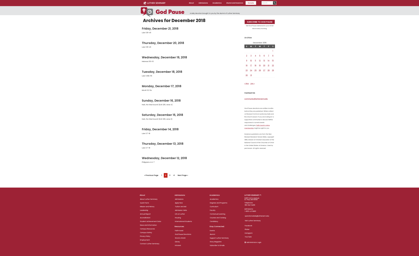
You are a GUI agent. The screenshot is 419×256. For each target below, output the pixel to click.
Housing (178, 218)
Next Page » (183, 176)
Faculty (212, 210)
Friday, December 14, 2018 (160, 129)
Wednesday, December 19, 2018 (164, 57)
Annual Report (145, 214)
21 (268, 65)
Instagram (249, 233)
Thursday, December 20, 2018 (163, 43)
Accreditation (145, 218)
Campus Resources (147, 229)
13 (264, 60)
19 (260, 65)
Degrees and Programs (218, 203)
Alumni (212, 234)
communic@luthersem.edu (256, 99)
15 (273, 60)
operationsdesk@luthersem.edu (257, 216)
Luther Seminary (154, 3)
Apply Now (179, 203)
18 (255, 65)
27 (264, 70)
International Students (183, 221)
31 (251, 75)
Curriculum (214, 206)
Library (177, 242)
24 (251, 70)
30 (247, 75)
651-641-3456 (250, 205)
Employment (145, 240)
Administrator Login (254, 242)
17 (251, 65)
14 (268, 60)
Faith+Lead (179, 230)
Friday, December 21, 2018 (160, 29)
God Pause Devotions (183, 234)
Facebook (248, 226)
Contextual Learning (217, 214)
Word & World (180, 238)
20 (264, 65)
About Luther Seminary (148, 199)
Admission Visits (181, 210)
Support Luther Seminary (219, 238)
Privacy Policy (145, 236)
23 (247, 70)
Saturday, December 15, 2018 (162, 115)
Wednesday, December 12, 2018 (164, 158)
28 (269, 70)
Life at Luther (180, 214)
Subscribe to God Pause (259, 22)
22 (273, 65)
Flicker (247, 229)
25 (255, 70)
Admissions (179, 199)
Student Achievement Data (150, 221)
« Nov (246, 83)
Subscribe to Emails (217, 245)
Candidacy (214, 221)
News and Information (148, 225)
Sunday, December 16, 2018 (161, 101)
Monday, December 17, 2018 (161, 86)
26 (260, 70)
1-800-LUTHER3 (250, 211)
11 (255, 60)
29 (273, 70)
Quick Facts (144, 203)
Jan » (252, 83)
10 (251, 60)
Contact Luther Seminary (149, 244)
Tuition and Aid (180, 206)
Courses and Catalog (218, 218)
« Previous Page (151, 176)
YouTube (248, 237)
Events (212, 230)
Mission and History (147, 206)
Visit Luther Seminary (253, 221)
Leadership (144, 210)
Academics (214, 199)
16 (246, 65)
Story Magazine (216, 242)
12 (260, 60)
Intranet (178, 245)
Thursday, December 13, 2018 (162, 144)
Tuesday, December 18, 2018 (162, 72)
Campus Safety (146, 232)
